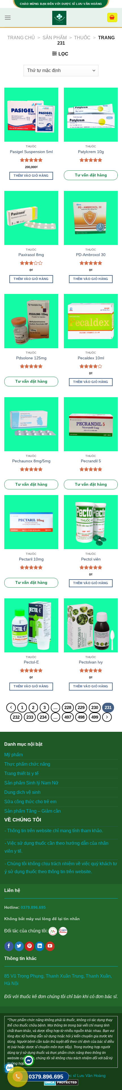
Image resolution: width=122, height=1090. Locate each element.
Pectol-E (31, 662)
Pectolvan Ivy (91, 662)
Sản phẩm (55, 37)
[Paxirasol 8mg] (31, 218)
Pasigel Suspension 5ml (31, 152)
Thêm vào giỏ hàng (31, 175)
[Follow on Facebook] (9, 946)
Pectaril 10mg (31, 559)
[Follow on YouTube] (50, 946)
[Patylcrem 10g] (91, 115)
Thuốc (82, 37)
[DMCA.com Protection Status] (61, 1082)
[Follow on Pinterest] (29, 946)
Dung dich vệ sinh (22, 792)
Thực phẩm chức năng (27, 764)
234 (43, 717)
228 (67, 707)
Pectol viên (91, 559)
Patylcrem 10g (91, 152)
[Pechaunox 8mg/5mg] (31, 424)
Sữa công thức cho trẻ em (30, 801)
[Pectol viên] (91, 522)
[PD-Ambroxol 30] (91, 218)
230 (94, 707)
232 (16, 717)
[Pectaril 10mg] (31, 522)
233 (29, 717)
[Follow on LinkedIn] (39, 946)
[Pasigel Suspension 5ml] (31, 115)
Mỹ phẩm (13, 754)
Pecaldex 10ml (91, 358)
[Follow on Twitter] (19, 946)
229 (81, 707)
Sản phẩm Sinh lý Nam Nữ (31, 782)
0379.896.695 (33, 907)
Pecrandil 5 (91, 461)
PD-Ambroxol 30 (91, 255)
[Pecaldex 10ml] (91, 321)
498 (81, 717)
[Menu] (7, 17)
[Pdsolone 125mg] (31, 321)
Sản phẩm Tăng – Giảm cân (32, 811)
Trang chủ (21, 37)
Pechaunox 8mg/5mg (31, 461)
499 (94, 717)
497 (67, 717)
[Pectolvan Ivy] (91, 625)
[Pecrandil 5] (91, 424)
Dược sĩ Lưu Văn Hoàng (84, 1075)
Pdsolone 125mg (31, 358)
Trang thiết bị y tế (21, 773)
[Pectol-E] (31, 625)
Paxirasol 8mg (31, 255)
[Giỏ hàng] (112, 17)
